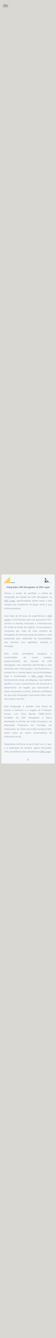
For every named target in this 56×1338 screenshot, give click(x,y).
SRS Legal (9, 600)
